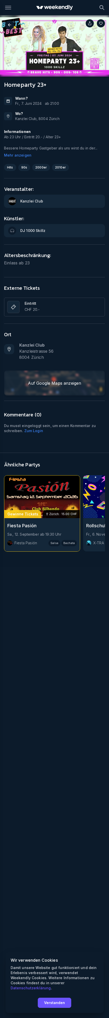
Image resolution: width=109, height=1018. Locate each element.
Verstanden (54, 1002)
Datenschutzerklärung (31, 988)
